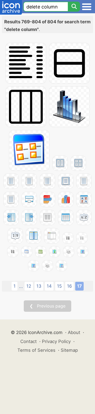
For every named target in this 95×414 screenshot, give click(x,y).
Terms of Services (36, 350)
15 (59, 286)
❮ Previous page (47, 306)
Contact (28, 341)
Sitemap (69, 350)
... (21, 286)
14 (49, 286)
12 (28, 286)
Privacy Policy (56, 341)
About (74, 332)
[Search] (74, 7)
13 (38, 286)
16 (69, 286)
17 (79, 286)
